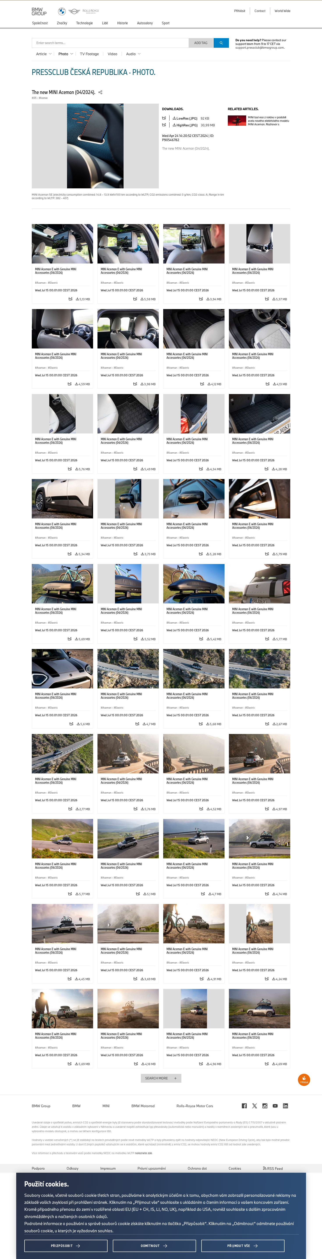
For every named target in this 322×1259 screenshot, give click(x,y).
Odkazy (72, 1168)
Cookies (235, 1168)
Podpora (38, 1168)
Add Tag (200, 43)
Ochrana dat (197, 1168)
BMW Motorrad (143, 1106)
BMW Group (41, 1106)
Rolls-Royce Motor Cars (195, 1106)
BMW (76, 1106)
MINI (106, 1106)
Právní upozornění (152, 1168)
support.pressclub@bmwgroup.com (259, 48)
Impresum (108, 1168)
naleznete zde (143, 1153)
